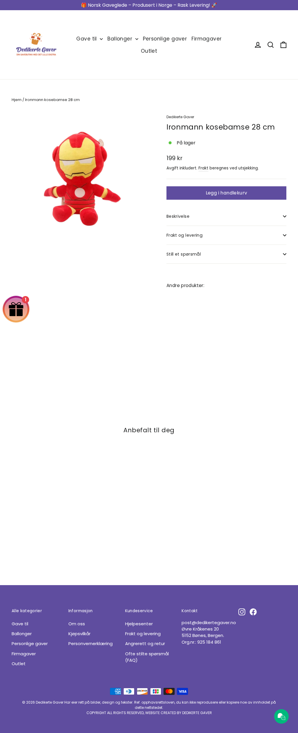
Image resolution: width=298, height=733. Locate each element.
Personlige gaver (165, 38)
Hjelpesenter (139, 624)
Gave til (87, 38)
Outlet (149, 50)
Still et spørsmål (183, 254)
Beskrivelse (177, 216)
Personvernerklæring (90, 643)
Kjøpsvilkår (79, 634)
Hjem (17, 99)
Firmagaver (206, 38)
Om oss (76, 624)
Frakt (203, 168)
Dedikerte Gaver (180, 116)
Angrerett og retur (145, 643)
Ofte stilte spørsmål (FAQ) (147, 657)
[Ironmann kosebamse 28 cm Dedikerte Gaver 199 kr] (176, 324)
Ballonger (120, 38)
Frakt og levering (184, 235)
